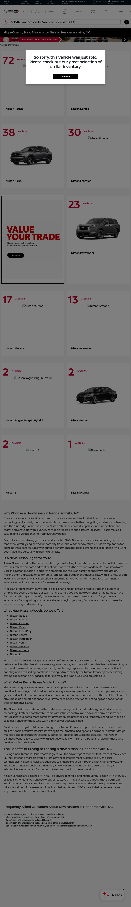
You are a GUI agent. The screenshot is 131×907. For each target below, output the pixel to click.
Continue (65, 76)
